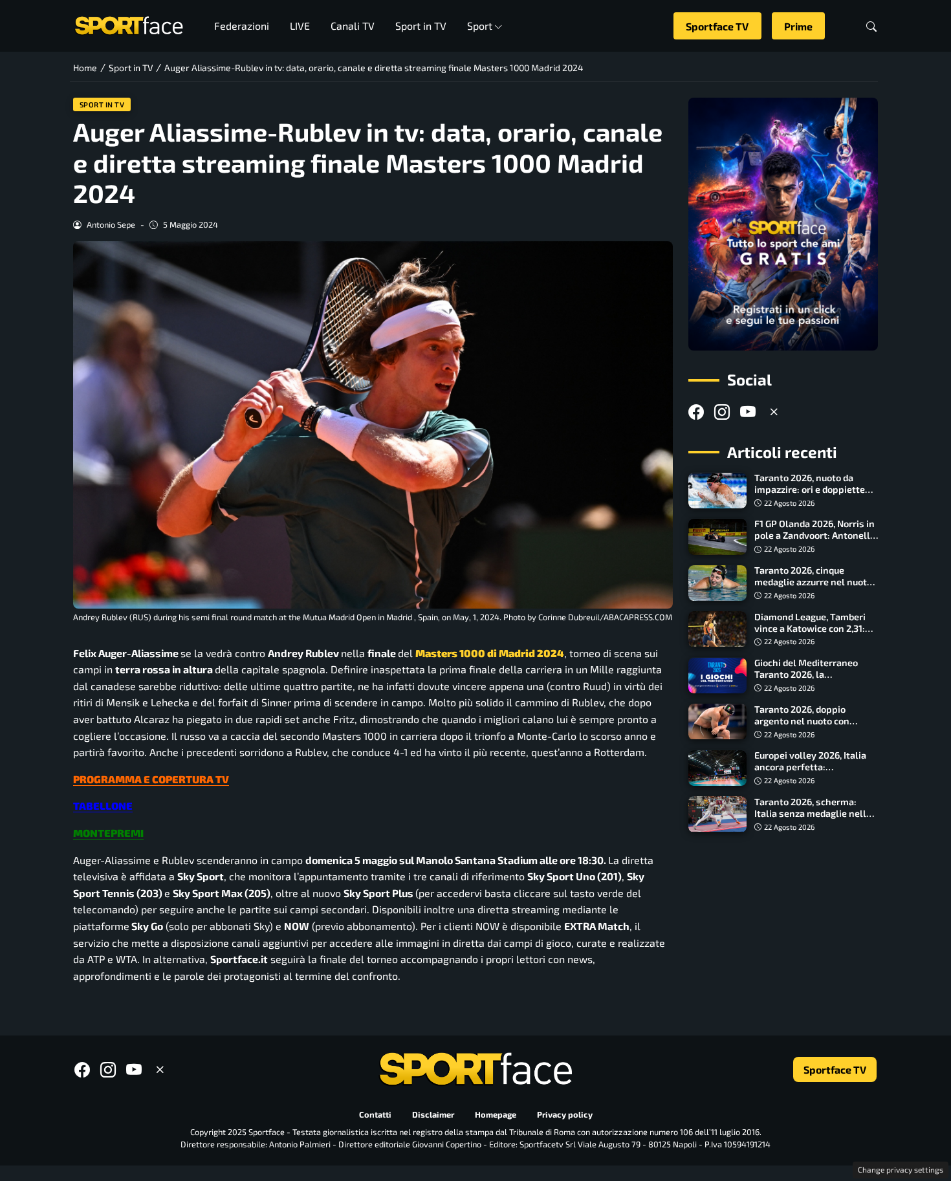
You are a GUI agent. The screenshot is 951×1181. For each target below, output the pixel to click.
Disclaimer (433, 1115)
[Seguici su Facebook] (696, 411)
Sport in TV (420, 25)
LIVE (300, 25)
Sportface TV (717, 26)
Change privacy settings (900, 1169)
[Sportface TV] (783, 224)
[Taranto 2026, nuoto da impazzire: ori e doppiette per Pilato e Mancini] (717, 491)
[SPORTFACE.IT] (128, 24)
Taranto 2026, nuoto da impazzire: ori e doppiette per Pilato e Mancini (809, 490)
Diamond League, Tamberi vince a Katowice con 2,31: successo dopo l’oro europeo (815, 628)
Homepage (495, 1115)
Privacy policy (565, 1115)
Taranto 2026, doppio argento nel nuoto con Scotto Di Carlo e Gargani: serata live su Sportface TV (812, 727)
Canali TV (353, 25)
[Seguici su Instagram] (722, 411)
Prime (798, 26)
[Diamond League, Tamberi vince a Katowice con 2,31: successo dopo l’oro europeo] (717, 629)
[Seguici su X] (774, 411)
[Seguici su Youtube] (748, 411)
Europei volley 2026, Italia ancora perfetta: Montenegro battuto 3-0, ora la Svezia (815, 773)
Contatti (375, 1115)
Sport (479, 25)
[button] (871, 26)
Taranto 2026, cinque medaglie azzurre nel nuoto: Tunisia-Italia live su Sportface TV (814, 588)
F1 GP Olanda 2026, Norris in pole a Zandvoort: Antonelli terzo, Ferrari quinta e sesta (814, 536)
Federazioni (241, 25)
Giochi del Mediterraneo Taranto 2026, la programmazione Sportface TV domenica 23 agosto (813, 681)
